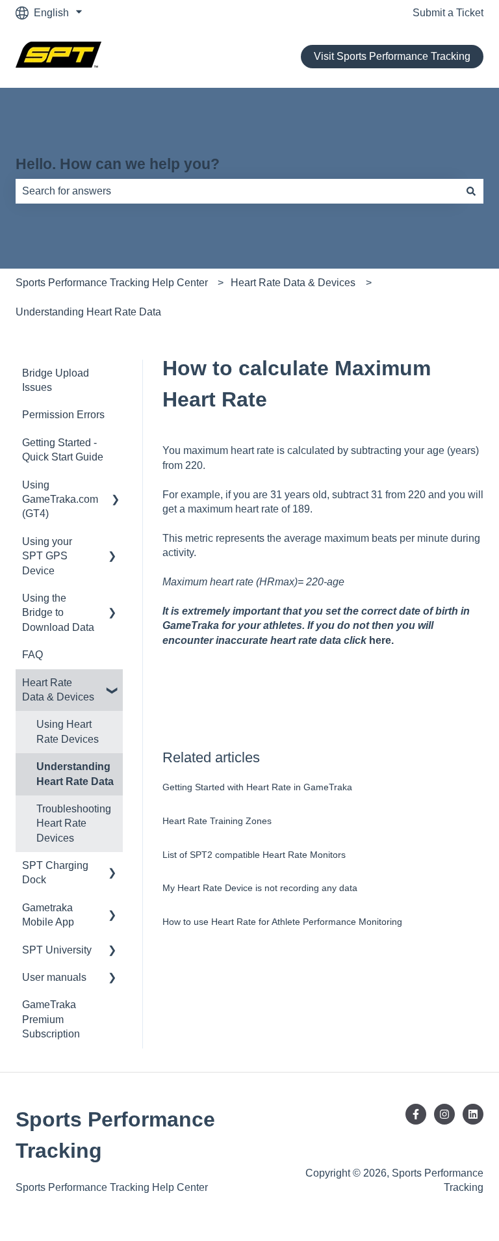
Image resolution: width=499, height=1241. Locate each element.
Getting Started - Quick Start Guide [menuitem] (62, 449)
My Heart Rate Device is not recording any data (259, 888)
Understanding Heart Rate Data (88, 311)
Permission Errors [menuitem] (63, 414)
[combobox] (237, 191)
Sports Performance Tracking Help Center (112, 282)
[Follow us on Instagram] (444, 1114)
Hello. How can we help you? (118, 163)
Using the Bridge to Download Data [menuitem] (58, 613)
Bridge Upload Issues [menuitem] (55, 380)
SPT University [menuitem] (57, 949)
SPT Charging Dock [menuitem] (55, 872)
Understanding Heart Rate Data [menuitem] (75, 773)
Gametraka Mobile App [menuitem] (48, 914)
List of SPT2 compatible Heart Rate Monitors (254, 854)
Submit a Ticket (448, 12)
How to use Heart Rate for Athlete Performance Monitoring (282, 921)
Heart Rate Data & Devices (293, 282)
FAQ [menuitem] (32, 654)
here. (381, 640)
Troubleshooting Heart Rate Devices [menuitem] (73, 823)
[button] (112, 486)
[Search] (471, 191)
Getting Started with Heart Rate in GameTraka (257, 787)
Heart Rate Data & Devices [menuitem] (58, 689)
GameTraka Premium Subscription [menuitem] (51, 1019)
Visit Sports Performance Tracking (392, 56)
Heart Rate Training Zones (217, 821)
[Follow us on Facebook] (415, 1114)
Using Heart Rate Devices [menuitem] (67, 731)
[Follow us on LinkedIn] (473, 1114)
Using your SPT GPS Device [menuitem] (47, 556)
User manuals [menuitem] (54, 977)
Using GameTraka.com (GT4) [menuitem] (60, 499)
